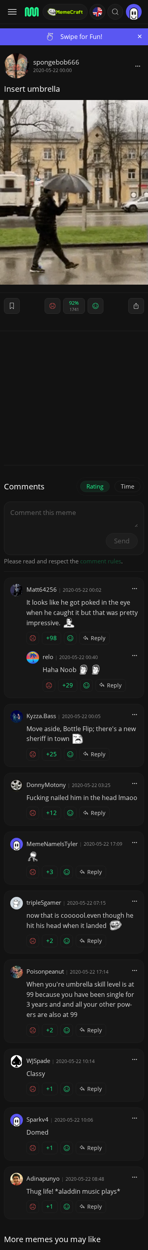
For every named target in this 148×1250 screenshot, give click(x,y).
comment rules (100, 561)
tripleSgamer (44, 902)
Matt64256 (41, 589)
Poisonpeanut (45, 971)
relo (48, 657)
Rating (94, 486)
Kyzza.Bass (41, 716)
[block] (137, 65)
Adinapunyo (43, 1178)
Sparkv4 (37, 1119)
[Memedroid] (31, 12)
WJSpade (38, 1061)
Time (127, 486)
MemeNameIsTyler (52, 844)
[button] (115, 12)
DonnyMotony (46, 785)
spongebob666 (56, 62)
